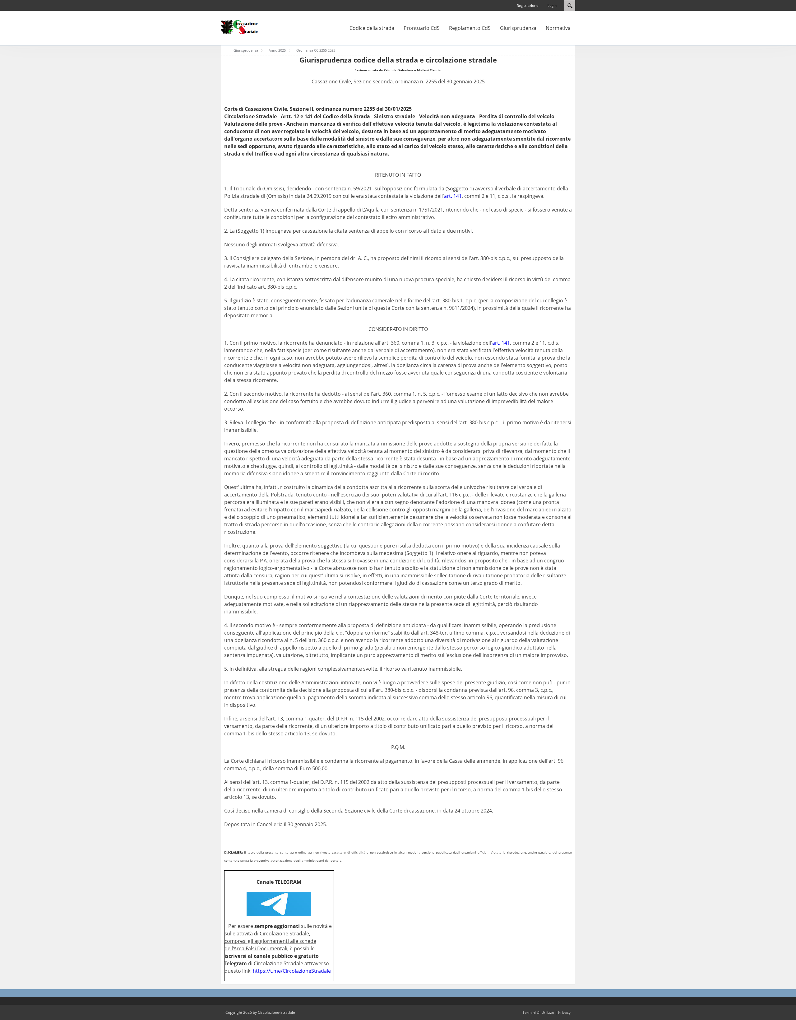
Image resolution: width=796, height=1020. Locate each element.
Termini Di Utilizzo (538, 1012)
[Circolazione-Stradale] (239, 27)
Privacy (564, 1012)
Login (552, 5)
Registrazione (527, 5)
